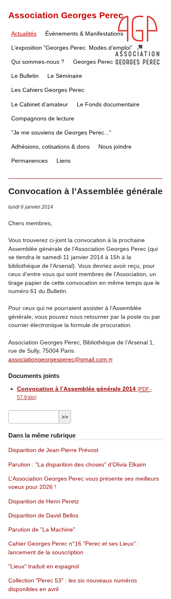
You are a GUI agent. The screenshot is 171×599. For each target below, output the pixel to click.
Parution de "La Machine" (41, 530)
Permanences (29, 161)
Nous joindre (115, 147)
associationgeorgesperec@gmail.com (57, 359)
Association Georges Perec (65, 15)
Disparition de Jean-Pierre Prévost (53, 450)
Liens (63, 161)
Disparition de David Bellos (43, 515)
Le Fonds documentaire (108, 104)
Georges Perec (93, 62)
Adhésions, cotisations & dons (50, 147)
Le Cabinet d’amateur (39, 104)
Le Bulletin (25, 76)
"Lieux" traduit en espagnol (43, 566)
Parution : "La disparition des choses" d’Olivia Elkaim (77, 465)
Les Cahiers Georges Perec (47, 90)
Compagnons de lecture (42, 118)
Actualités (24, 34)
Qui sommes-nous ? (37, 62)
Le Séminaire (64, 76)
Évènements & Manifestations (84, 34)
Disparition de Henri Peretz (43, 501)
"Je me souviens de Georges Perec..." (61, 133)
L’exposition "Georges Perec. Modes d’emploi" (71, 48)
